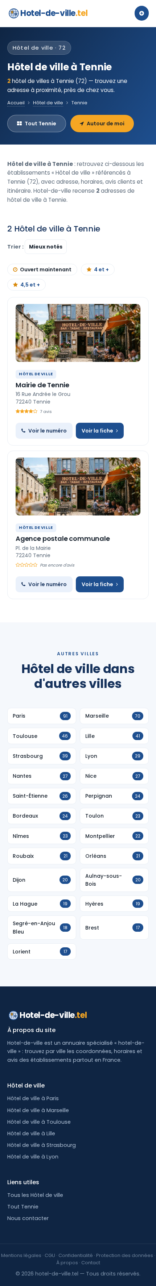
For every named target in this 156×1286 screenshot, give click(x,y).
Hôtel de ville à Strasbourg (41, 1145)
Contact (90, 1262)
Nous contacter (28, 1218)
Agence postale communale (63, 538)
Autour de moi (105, 123)
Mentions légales (21, 1255)
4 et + (101, 269)
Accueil (16, 102)
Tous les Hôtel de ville (35, 1195)
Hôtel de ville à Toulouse (39, 1122)
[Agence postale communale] (78, 486)
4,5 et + (30, 284)
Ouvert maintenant (45, 269)
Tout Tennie (40, 123)
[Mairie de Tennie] (78, 333)
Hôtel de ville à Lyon (32, 1156)
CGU (50, 1255)
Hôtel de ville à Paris (33, 1098)
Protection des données (124, 1255)
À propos (67, 1262)
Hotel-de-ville (53, 13)
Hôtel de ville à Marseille (38, 1110)
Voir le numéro (47, 430)
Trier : (16, 246)
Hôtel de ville (48, 102)
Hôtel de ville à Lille (31, 1133)
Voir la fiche (97, 430)
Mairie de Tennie (42, 384)
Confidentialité (75, 1255)
